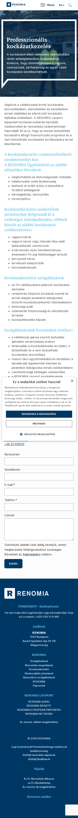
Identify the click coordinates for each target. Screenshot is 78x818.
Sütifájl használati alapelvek (39, 755)
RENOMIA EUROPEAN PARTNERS (39, 709)
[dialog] (39, 409)
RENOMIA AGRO (39, 701)
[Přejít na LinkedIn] (52, 807)
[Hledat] (70, 5)
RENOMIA (39, 681)
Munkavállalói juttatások (39, 673)
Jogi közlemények (21, 746)
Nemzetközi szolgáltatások (39, 677)
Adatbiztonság (39, 751)
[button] (39, 434)
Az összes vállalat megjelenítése (39, 722)
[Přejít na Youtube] (34, 807)
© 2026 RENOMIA (39, 738)
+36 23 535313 (14, 444)
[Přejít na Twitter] (43, 807)
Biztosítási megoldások (39, 665)
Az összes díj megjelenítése (39, 786)
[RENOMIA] (16, 5)
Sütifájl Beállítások (39, 759)
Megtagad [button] (39, 423)
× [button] (72, 381)
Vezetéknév (12, 469)
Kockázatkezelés (39, 669)
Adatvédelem (31, 554)
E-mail (9, 485)
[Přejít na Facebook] (25, 807)
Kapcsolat (39, 685)
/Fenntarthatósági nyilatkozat (49, 746)
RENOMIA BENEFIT (39, 705)
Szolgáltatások (39, 661)
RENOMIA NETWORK (39, 713)
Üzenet (9, 515)
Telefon (10, 500)
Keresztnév (12, 454)
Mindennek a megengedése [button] (39, 414)
